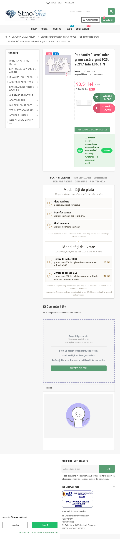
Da (108, 468)
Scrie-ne (106, 150)
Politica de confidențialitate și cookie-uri (38, 532)
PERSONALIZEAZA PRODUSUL (92, 129)
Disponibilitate (81, 74)
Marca (77, 71)
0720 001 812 (55, 3)
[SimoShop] (25, 15)
